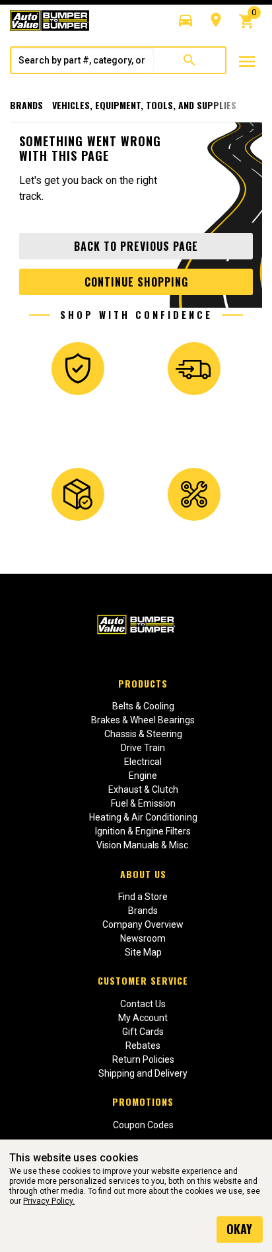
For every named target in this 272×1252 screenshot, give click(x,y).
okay (239, 1228)
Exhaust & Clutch (143, 789)
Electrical (143, 761)
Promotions (143, 1101)
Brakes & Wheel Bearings (143, 720)
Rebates (142, 1045)
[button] (185, 20)
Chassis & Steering (143, 734)
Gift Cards (143, 1031)
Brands (26, 105)
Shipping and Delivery (142, 1073)
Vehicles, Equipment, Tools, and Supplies (144, 105)
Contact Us (143, 1004)
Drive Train (143, 747)
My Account (143, 1017)
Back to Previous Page (136, 246)
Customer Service (143, 980)
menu (246, 61)
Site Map (143, 952)
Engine (143, 775)
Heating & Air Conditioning (143, 817)
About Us (143, 874)
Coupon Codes (143, 1125)
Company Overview (143, 924)
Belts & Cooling (143, 706)
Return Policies (143, 1059)
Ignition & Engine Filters (143, 831)
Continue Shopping (136, 282)
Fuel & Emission (143, 803)
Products (143, 683)
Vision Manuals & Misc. (143, 845)
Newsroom (143, 938)
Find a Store (143, 896)
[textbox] (82, 60)
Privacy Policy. (49, 1201)
